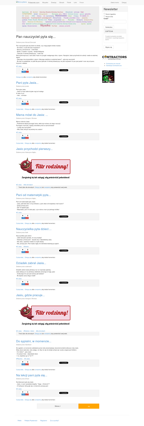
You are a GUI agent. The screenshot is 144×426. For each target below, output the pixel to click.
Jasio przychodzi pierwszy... (34, 149)
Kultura (39, 16)
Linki (75, 2)
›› (89, 406)
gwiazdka (88, 14)
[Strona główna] (22, 2)
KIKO (33, 16)
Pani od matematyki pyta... (33, 195)
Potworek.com (33, 2)
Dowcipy (53, 2)
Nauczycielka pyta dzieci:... (34, 229)
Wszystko (45, 2)
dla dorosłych (28, 185)
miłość (70, 16)
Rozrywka (71, 20)
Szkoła (26, 246)
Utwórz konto (115, 2)
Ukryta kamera (32, 26)
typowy (24, 26)
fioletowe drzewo (73, 14)
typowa (83, 24)
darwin (36, 14)
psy (63, 20)
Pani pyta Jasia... (27, 82)
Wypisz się (108, 47)
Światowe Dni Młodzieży (35, 22)
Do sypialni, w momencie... (33, 341)
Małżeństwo (61, 15)
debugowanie (43, 14)
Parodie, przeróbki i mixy (72, 18)
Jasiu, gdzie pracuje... (30, 295)
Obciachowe (57, 18)
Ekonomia (55, 14)
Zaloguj (124, 2)
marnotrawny (50, 16)
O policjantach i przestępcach (41, 18)
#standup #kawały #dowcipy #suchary (51, 12)
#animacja (25, 12)
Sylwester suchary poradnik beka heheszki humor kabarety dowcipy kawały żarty (51, 24)
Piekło (19, 420)
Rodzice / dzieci (29, 331)
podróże (24, 20)
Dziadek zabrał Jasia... (31, 263)
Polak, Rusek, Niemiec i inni (37, 20)
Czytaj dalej (19, 109)
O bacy (76, 16)
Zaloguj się (19, 77)
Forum (82, 2)
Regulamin (43, 420)
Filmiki (69, 2)
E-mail (106, 18)
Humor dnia (109, 17)
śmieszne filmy (88, 20)
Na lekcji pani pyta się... (31, 375)
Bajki (82, 12)
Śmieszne (80, 20)
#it (31, 12)
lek (44, 16)
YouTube (54, 26)
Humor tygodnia (111, 14)
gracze (82, 14)
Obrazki (61, 2)
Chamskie (27, 13)
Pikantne (19, 359)
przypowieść (57, 20)
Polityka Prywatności (31, 420)
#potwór (35, 12)
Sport (24, 22)
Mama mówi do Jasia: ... (32, 115)
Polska (50, 20)
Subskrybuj (108, 27)
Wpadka (45, 25)
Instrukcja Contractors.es (114, 65)
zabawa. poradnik (64, 26)
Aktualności (69, 12)
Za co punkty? (54, 420)
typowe (89, 24)
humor (27, 16)
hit (23, 16)
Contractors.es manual (113, 63)
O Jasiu (83, 15)
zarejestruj (29, 77)
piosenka (85, 18)
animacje (76, 12)
